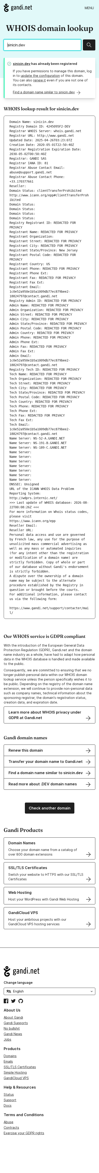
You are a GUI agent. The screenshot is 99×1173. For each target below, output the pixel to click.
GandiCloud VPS (16, 1078)
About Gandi (13, 1017)
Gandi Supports (16, 1023)
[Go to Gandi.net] (18, 8)
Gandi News (13, 1034)
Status (9, 1094)
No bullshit (12, 1028)
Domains (10, 1056)
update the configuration (40, 76)
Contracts (11, 1127)
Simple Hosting (15, 1072)
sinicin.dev (21, 64)
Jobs (7, 1039)
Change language (18, 982)
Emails (8, 1061)
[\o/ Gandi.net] (49, 971)
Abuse (8, 1122)
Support (10, 1100)
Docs (8, 1105)
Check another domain (49, 808)
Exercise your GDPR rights (24, 1133)
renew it (39, 80)
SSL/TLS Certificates (20, 1067)
